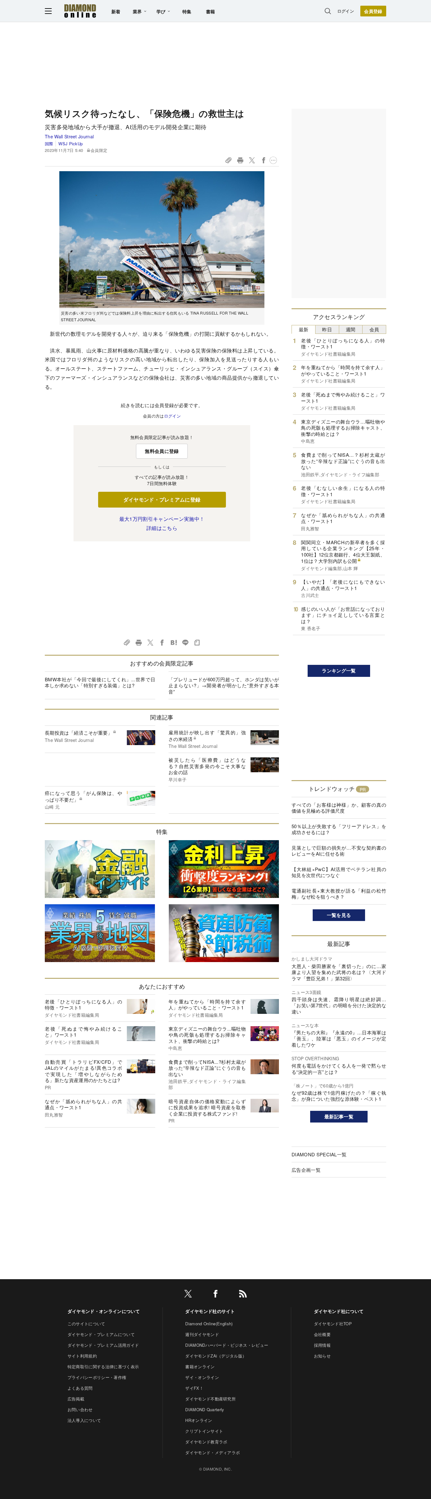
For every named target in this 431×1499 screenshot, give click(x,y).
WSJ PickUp (70, 144)
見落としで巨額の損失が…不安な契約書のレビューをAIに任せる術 (339, 850)
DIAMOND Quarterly (204, 1409)
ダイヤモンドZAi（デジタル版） (215, 1356)
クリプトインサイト (204, 1431)
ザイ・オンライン (202, 1377)
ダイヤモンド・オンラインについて (104, 1311)
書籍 (210, 11)
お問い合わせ (80, 1409)
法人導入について (84, 1420)
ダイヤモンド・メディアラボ (212, 1452)
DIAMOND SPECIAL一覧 (319, 1154)
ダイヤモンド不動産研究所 (210, 1399)
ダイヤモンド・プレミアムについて (101, 1334)
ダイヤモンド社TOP (333, 1324)
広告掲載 (76, 1399)
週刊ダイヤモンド (202, 1334)
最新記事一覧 (338, 1116)
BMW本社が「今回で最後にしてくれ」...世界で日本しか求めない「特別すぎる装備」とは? (100, 682)
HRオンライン (198, 1420)
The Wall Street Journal (69, 136)
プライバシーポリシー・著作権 (97, 1377)
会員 (374, 329)
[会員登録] (373, 11)
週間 (351, 329)
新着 (116, 11)
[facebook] (215, 1294)
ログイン (345, 11)
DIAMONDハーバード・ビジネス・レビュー (226, 1345)
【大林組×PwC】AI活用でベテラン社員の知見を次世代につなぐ (339, 872)
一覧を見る (339, 915)
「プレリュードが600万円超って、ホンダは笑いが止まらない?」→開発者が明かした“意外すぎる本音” (223, 685)
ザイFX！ (194, 1388)
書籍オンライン (200, 1367)
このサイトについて (86, 1324)
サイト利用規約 (82, 1356)
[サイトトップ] (80, 11)
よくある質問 (80, 1388)
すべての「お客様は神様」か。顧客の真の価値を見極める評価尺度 (339, 807)
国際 (49, 144)
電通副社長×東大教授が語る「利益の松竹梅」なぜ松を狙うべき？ (339, 893)
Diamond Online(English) (209, 1324)
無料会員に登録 (162, 451)
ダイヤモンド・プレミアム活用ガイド (103, 1345)
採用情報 (322, 1345)
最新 (304, 329)
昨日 (327, 329)
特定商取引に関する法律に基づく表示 (103, 1367)
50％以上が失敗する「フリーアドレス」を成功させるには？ (339, 829)
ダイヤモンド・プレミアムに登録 (162, 499)
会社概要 (322, 1334)
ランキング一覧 (339, 670)
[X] (188, 1294)
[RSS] (243, 1294)
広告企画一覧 (306, 1169)
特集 (187, 11)
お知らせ (322, 1356)
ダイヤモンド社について (339, 1311)
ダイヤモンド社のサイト (210, 1311)
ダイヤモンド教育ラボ (206, 1442)
